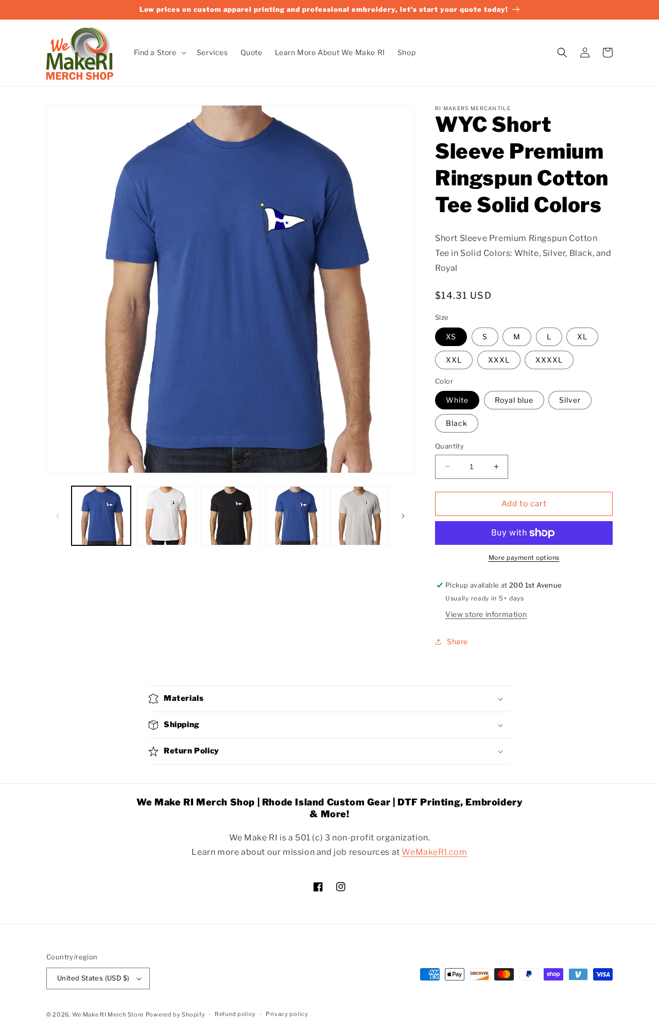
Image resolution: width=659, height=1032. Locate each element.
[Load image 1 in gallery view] (101, 515)
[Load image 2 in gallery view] (165, 515)
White (457, 399)
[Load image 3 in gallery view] (230, 515)
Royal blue (514, 399)
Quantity (449, 446)
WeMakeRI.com (434, 852)
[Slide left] (57, 516)
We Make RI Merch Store (108, 1014)
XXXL (499, 359)
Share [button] (457, 641)
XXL (454, 359)
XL (582, 336)
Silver (570, 399)
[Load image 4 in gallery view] (294, 515)
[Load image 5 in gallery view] (359, 515)
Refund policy (235, 1014)
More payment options (524, 557)
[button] (159, 52)
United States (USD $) (93, 978)
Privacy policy (287, 1014)
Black (456, 423)
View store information (486, 614)
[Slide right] (403, 516)
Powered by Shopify (175, 1014)
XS (451, 336)
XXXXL (549, 359)
